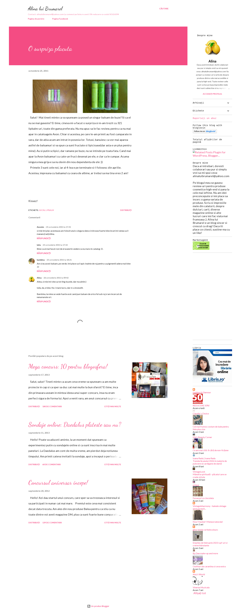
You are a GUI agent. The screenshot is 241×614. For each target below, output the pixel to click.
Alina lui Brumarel (45, 9)
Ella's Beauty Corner (202, 437)
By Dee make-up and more (205, 553)
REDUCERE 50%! (201, 405)
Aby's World (199, 574)
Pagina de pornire (36, 19)
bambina (41, 260)
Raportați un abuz (204, 118)
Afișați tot (199, 593)
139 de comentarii (52, 522)
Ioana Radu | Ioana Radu (204, 458)
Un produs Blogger (100, 606)
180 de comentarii (52, 406)
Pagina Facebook (60, 19)
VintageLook (199, 471)
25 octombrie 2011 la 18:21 (59, 260)
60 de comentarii (51, 464)
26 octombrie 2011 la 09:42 (56, 278)
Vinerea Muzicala (201, 587)
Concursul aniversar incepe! (58, 482)
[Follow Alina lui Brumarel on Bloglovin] (205, 132)
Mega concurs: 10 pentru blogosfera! (67, 366)
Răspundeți (44, 238)
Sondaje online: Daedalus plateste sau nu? (74, 424)
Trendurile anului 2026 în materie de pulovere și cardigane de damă (210, 462)
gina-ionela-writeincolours (205, 529)
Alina (39, 278)
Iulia (39, 245)
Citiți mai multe (112, 406)
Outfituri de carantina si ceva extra (209, 566)
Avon (42, 210)
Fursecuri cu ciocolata (203, 498)
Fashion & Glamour (202, 392)
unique (196, 485)
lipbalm (50, 210)
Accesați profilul (212, 94)
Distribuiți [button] (126, 210)
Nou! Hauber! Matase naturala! (208, 521)
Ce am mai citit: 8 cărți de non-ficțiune (210, 450)
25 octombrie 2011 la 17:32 (55, 245)
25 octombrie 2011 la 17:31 (58, 227)
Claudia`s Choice (201, 413)
